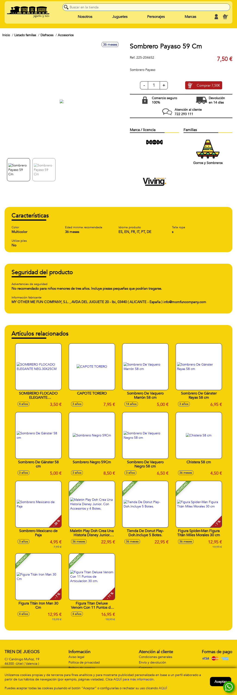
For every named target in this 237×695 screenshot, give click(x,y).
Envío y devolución (152, 662)
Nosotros (85, 16)
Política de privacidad (84, 662)
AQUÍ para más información (133, 679)
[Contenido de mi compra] (225, 16)
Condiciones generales (155, 657)
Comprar (208, 85)
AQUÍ (163, 688)
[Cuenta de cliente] (216, 16)
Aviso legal (76, 657)
